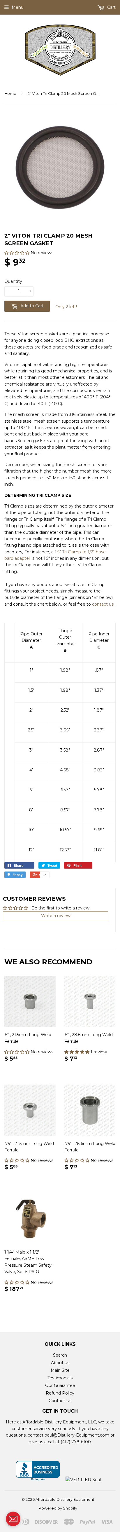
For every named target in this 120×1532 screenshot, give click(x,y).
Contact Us (60, 1400)
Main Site (60, 1370)
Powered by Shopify (58, 1508)
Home (10, 93)
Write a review (55, 915)
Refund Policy (60, 1393)
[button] (17, 252)
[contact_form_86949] (13, 1519)
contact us (103, 604)
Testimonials (60, 1378)
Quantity (13, 281)
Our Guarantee (60, 1385)
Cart (111, 7)
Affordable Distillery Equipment (65, 1499)
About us (60, 1362)
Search (60, 1355)
